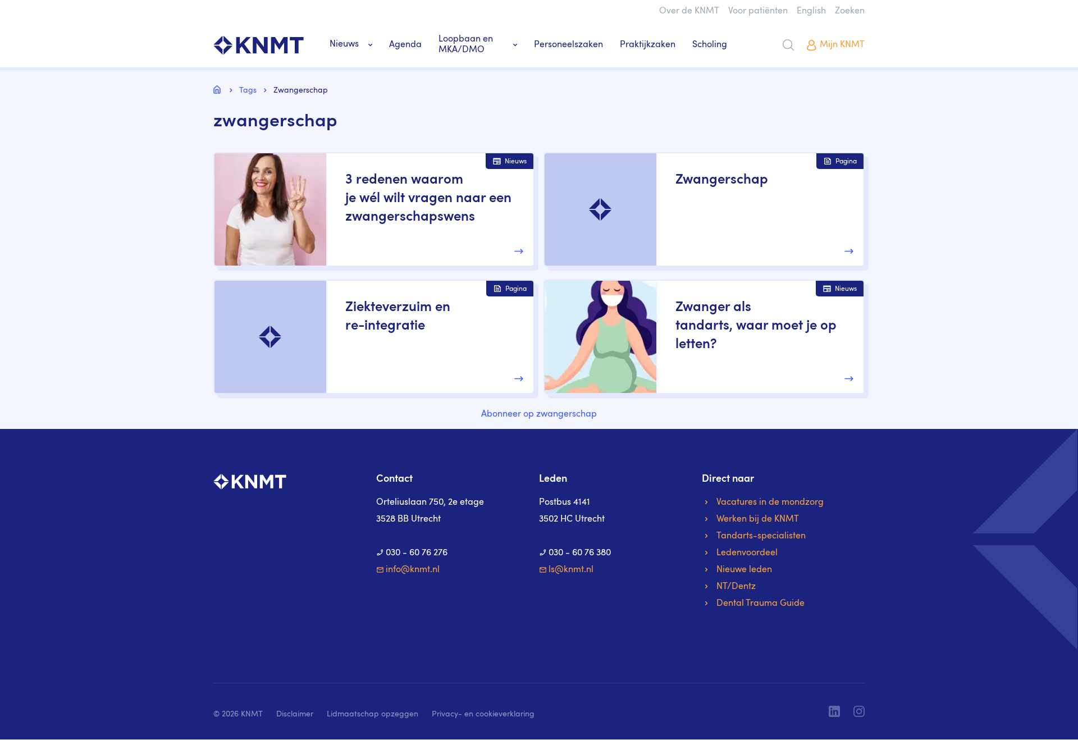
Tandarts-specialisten (761, 536)
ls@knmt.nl (571, 569)
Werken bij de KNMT (757, 519)
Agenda (405, 44)
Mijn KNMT (842, 44)
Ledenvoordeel (747, 553)
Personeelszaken (568, 44)
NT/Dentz (736, 586)
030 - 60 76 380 (580, 553)
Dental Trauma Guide (760, 603)
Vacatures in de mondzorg (770, 502)
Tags (248, 90)
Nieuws (344, 44)
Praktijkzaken (647, 44)
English (811, 11)
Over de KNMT (689, 11)
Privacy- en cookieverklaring (483, 714)
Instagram (859, 711)
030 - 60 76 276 (416, 553)
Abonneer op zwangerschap (539, 414)
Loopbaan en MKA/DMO (465, 44)
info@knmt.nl (413, 569)
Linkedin (834, 711)
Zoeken (850, 11)
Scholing (709, 44)
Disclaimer (294, 714)
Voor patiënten (758, 11)
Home (219, 89)
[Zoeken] (788, 45)
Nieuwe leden (744, 569)
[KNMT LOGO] (258, 44)
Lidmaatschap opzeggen (372, 714)
